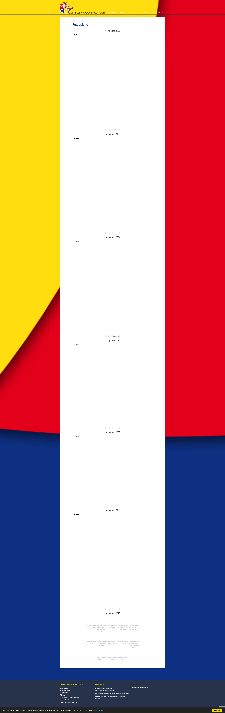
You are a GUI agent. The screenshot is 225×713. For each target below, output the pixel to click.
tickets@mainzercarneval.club (104, 690)
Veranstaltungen (125, 12)
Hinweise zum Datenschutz (139, 688)
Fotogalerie (148, 12)
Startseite (112, 12)
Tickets (138, 12)
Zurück (76, 35)
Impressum (134, 685)
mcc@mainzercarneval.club (68, 702)
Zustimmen (217, 710)
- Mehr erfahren (98, 710)
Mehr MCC (160, 12)
